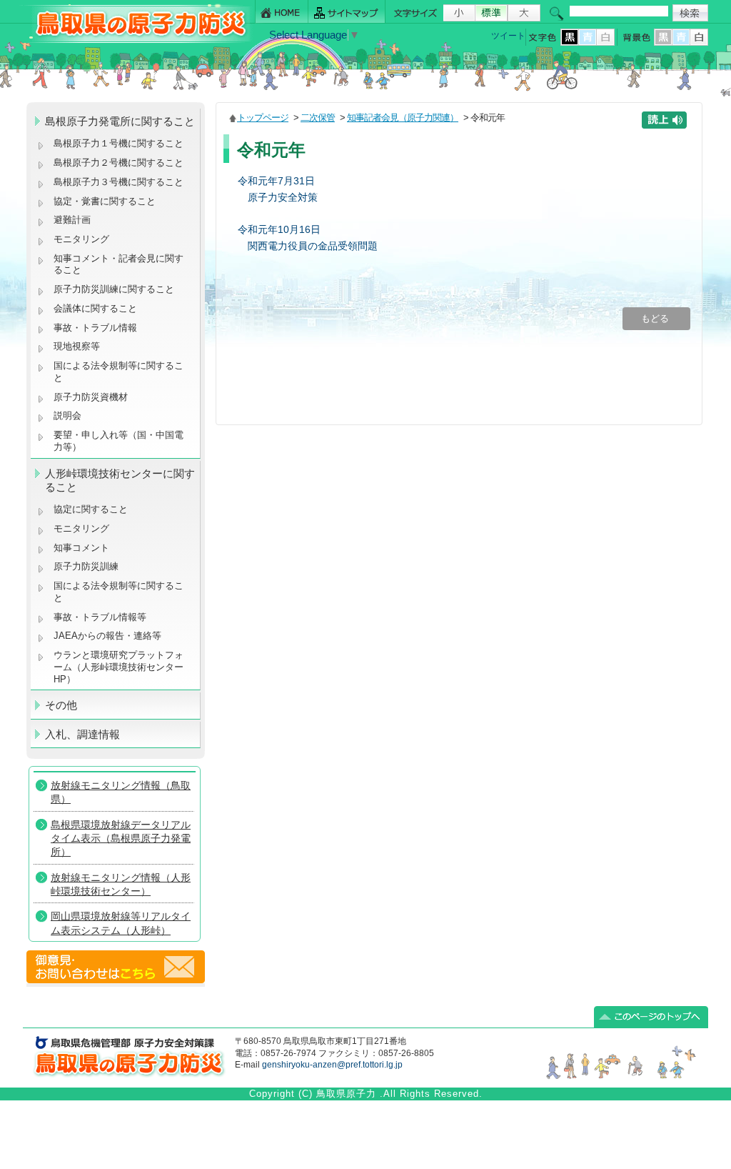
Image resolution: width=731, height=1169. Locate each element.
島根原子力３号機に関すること (118, 181)
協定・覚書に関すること (105, 201)
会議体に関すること (95, 308)
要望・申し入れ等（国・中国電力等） (118, 440)
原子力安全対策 (283, 197)
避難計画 (72, 219)
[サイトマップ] (346, 12)
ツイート (508, 36)
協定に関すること (91, 509)
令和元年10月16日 (279, 229)
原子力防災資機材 (91, 397)
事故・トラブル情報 (98, 327)
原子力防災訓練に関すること (114, 289)
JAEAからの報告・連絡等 (107, 635)
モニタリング (81, 239)
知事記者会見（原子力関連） (402, 117)
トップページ (262, 117)
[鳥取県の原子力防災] (136, 40)
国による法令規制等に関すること (118, 371)
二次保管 (318, 117)
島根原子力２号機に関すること (118, 162)
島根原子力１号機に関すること (118, 143)
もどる (656, 318)
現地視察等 (77, 346)
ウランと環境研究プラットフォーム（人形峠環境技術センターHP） (118, 667)
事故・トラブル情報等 (101, 617)
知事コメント (81, 547)
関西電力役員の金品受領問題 (313, 246)
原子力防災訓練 (86, 566)
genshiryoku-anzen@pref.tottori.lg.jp (332, 1065)
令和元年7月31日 (276, 180)
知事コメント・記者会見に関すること (118, 264)
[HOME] (281, 12)
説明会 (67, 415)
